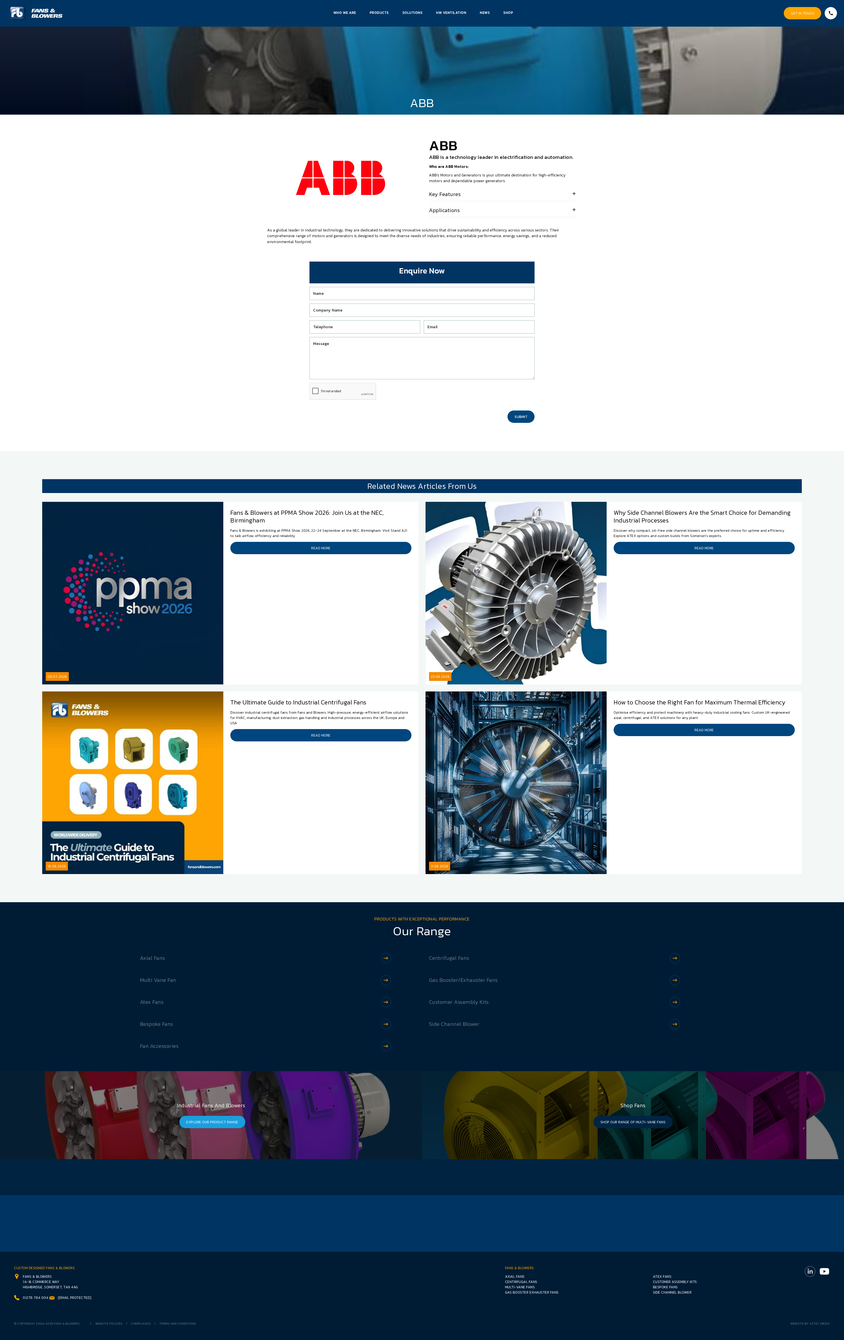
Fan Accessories (159, 1046)
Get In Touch (802, 13)
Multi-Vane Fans (520, 1287)
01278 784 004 (35, 1297)
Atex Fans (152, 1002)
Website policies (109, 1323)
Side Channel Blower (454, 1024)
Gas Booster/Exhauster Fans (463, 980)
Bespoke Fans (156, 1024)
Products (379, 12)
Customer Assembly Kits (459, 1002)
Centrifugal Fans (449, 958)
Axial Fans (152, 958)
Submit (521, 416)
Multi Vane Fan (158, 980)
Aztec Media (819, 1323)
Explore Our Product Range (212, 1122)
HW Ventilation (451, 12)
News (485, 12)
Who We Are (344, 12)
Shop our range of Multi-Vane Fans (633, 1122)
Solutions (412, 12)
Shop (508, 12)
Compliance (141, 1323)
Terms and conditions (177, 1323)
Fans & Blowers (67, 1323)
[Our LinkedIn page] (809, 1283)
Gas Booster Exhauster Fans (532, 1292)
